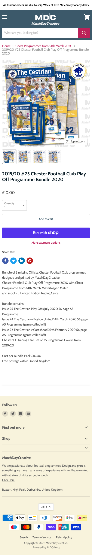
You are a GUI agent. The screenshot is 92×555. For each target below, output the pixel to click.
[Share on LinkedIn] (21, 261)
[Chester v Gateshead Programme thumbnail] (54, 157)
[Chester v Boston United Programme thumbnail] (39, 157)
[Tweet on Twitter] (13, 261)
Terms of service (42, 537)
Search (24, 537)
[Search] (84, 33)
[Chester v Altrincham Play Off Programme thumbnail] (9, 157)
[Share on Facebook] (5, 261)
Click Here (8, 480)
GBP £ (44, 506)
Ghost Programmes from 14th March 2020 (43, 46)
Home (6, 46)
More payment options (46, 242)
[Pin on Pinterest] (30, 261)
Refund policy (64, 537)
